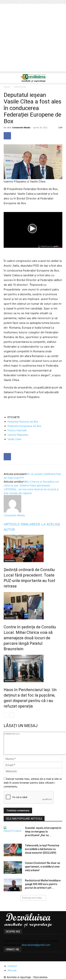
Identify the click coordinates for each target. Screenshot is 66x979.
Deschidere (10, 560)
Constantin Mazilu (21, 127)
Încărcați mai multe (32, 897)
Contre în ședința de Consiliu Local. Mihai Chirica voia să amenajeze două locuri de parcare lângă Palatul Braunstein (30, 638)
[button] (6, 78)
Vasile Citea (14, 439)
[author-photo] (12, 511)
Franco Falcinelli (17, 430)
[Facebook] (7, 135)
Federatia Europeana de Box (24, 425)
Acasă (7, 86)
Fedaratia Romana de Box (23, 421)
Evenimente (20, 86)
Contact (12, 966)
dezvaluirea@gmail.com (36, 944)
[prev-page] (6, 715)
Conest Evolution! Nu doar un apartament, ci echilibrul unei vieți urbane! (42, 867)
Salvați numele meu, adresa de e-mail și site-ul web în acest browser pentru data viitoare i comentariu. (33, 782)
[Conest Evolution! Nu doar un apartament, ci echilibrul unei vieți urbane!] (13, 867)
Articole (12, 970)
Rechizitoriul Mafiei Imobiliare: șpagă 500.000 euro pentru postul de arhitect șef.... (43, 884)
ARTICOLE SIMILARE (20, 524)
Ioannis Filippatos (18, 434)
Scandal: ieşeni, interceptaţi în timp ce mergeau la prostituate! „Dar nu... (43, 831)
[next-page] (12, 715)
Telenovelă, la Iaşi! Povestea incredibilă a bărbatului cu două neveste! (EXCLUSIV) (42, 849)
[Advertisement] (33, 38)
